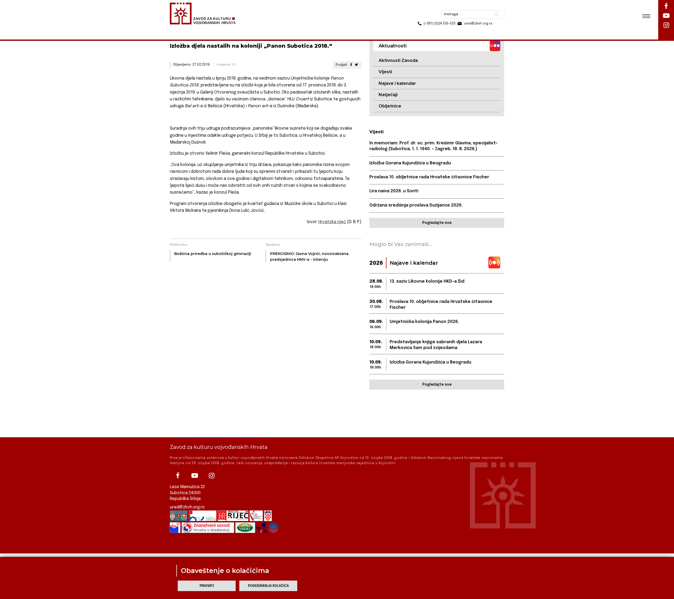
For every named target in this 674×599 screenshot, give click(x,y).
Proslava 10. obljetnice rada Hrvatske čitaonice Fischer (429, 177)
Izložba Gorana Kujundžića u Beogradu (410, 163)
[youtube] (194, 476)
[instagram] (211, 476)
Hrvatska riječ (332, 222)
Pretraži (476, 6)
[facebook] (178, 476)
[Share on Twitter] (356, 65)
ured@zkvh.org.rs (187, 507)
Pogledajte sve (437, 223)
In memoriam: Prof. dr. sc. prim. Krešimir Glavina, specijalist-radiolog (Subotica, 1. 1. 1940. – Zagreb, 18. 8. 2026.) (433, 146)
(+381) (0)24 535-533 (419, 15)
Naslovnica (179, 28)
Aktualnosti (204, 28)
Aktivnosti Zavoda (398, 60)
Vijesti (385, 71)
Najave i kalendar (397, 83)
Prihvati (207, 586)
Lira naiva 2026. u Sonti (393, 191)
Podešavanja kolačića (268, 586)
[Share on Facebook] (351, 65)
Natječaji (388, 94)
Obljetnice (390, 106)
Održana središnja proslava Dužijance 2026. (416, 205)
